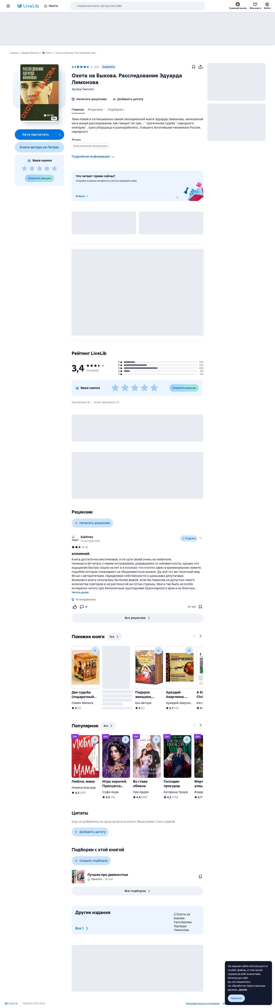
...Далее (242, 989)
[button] (39, 92)
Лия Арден (141, 792)
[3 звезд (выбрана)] (84, 66)
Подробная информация (91, 156)
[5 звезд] (54, 169)
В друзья (190, 538)
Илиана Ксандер (84, 788)
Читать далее (80, 592)
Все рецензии (135, 618)
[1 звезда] (25, 169)
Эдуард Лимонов (83, 89)
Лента (53, 6)
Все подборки (135, 891)
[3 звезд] (39, 169)
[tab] (78, 110)
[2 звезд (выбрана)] (81, 66)
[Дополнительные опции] (60, 134)
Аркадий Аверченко (180, 703)
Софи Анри (110, 792)
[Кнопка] (194, 636)
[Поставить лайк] (75, 607)
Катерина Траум (176, 792)
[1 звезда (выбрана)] (78, 66)
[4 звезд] (47, 169)
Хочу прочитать (35, 134)
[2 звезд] (32, 169)
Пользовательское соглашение (203, 1003)
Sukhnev (87, 537)
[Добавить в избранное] (194, 67)
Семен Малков (82, 703)
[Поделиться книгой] (200, 67)
